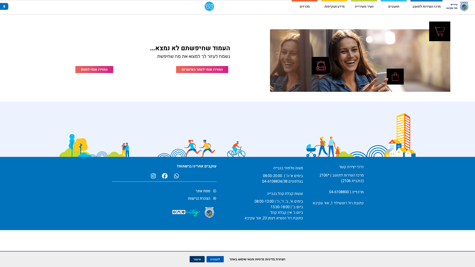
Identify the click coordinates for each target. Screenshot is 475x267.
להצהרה (215, 259)
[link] (209, 7)
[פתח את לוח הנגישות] (4, 6)
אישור (197, 259)
